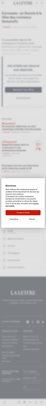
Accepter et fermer (23, 213)
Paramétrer (14, 219)
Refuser (32, 219)
